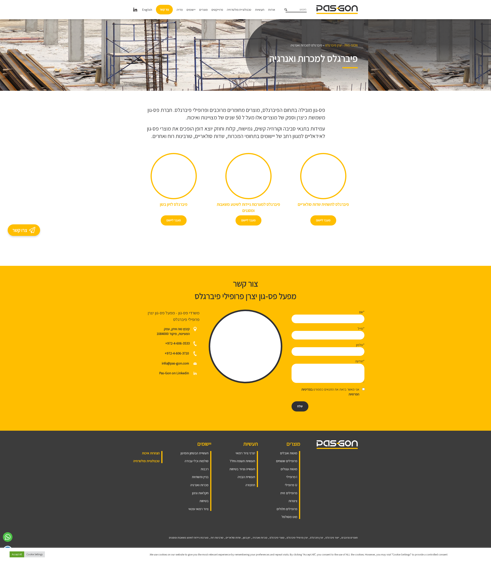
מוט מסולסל (289, 517)
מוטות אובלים (288, 453)
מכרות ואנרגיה (199, 485)
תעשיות (259, 9)
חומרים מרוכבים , (349, 537)
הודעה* (359, 361)
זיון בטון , (246, 537)
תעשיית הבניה (246, 477)
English (147, 9)
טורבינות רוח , (216, 537)
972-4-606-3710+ (177, 353)
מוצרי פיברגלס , (276, 537)
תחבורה (250, 485)
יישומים (191, 9)
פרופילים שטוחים (286, 461)
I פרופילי (291, 477)
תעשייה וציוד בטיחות (242, 469)
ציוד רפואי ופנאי (198, 509)
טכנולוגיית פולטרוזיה (239, 9)
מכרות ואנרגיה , (259, 537)
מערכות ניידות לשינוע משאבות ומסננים (188, 537)
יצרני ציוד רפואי (245, 453)
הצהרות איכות (151, 453)
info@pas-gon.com (175, 363)
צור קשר (164, 9)
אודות (271, 9)
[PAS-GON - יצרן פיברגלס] (337, 9)
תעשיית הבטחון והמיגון (194, 453)
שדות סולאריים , (232, 537)
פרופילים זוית (288, 493)
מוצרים (203, 9)
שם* (361, 312)
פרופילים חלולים (287, 509)
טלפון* (360, 345)
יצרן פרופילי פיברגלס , (296, 537)
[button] (284, 10)
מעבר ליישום (323, 220)
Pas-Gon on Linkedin (174, 373)
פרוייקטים (217, 9)
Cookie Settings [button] (34, 554)
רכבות (204, 469)
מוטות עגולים (289, 469)
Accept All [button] (17, 554)
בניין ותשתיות (200, 477)
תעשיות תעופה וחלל (242, 461)
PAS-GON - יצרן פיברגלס (341, 45)
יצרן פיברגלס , (316, 537)
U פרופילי (291, 485)
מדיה (180, 9)
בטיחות (203, 501)
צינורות (292, 501)
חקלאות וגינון (200, 493)
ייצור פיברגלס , (331, 537)
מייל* (361, 328)
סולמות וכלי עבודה (196, 461)
